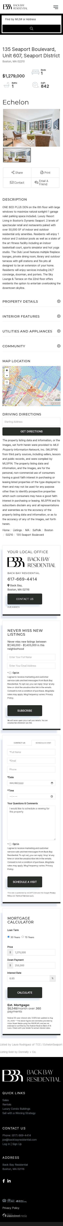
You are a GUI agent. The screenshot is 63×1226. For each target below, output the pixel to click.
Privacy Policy (10, 1207)
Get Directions (32, 431)
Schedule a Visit (43, 743)
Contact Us (25, 599)
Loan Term (13, 930)
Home (6, 530)
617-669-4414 (22, 579)
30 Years (15, 937)
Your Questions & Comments (22, 803)
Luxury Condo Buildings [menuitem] (16, 1108)
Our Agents (13, 607)
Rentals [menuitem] (6, 1104)
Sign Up (17, 1144)
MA (27, 530)
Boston (48, 530)
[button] (31, 28)
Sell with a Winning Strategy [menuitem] (19, 1113)
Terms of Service (22, 896)
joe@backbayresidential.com (19, 1139)
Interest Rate (14, 972)
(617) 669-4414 (21, 1135)
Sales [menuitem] (5, 1100)
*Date (10, 777)
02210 (9, 534)
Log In (6, 1144)
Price (10, 946)
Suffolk (37, 530)
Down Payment (15, 959)
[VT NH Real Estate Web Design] (31, 1215)
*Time (10, 790)
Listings (17, 530)
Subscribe (24, 710)
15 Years (29, 937)
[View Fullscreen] (6, 382)
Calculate (24, 992)
